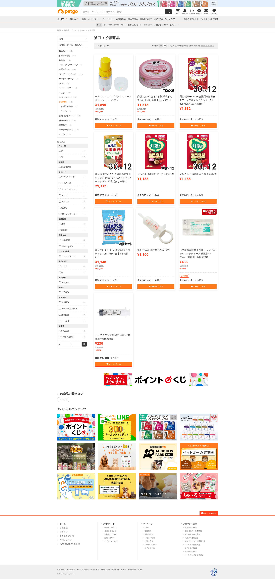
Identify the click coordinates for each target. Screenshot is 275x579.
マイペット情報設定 (192, 544)
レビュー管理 (150, 538)
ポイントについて (111, 541)
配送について (109, 538)
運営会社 (62, 569)
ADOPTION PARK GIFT (164, 19)
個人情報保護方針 (136, 569)
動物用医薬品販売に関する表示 (114, 569)
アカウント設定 (190, 523)
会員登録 (64, 527)
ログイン (200, 19)
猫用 (61, 38)
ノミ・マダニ (108, 19)
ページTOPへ (210, 513)
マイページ (148, 523)
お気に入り (149, 541)
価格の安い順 (195, 45)
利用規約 (71, 569)
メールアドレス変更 (192, 534)
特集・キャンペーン (91, 19)
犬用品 (60, 19)
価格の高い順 (207, 45)
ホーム (63, 523)
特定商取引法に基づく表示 (88, 569)
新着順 (185, 45)
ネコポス (64, 399)
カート (147, 527)
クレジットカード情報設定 (195, 541)
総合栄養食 (133, 19)
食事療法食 (121, 19)
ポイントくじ (150, 548)
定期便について (110, 534)
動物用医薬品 (146, 19)
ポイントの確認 (191, 548)
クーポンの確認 (151, 544)
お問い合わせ (66, 539)
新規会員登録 (189, 19)
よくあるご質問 (212, 19)
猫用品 (73, 19)
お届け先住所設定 (191, 538)
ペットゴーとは (110, 527)
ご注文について (110, 531)
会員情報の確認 (191, 527)
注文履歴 (148, 531)
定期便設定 (149, 534)
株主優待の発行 (191, 551)
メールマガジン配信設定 (194, 555)
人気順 (179, 45)
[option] (137, 3)
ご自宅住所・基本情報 (193, 531)
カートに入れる (114, 125)
